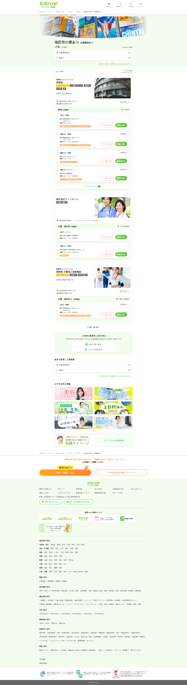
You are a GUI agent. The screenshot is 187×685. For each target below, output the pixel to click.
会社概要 (42, 659)
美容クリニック (99, 600)
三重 (60, 556)
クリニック (88, 600)
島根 (60, 564)
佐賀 (55, 571)
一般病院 (42, 600)
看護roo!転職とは (45, 489)
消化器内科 (75, 633)
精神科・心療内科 (124, 637)
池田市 (78, 11)
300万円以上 (44, 614)
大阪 (45, 560)
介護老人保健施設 (45, 604)
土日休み (64, 650)
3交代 (47, 623)
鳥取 (55, 564)
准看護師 (50, 581)
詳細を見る (121, 125)
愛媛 (55, 568)
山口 (65, 564)
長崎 (60, 571)
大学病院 (50, 600)
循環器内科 (85, 633)
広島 (45, 564)
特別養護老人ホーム (129, 600)
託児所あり (109, 650)
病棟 (41, 591)
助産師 (64, 581)
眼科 (90, 637)
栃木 (71, 552)
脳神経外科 (53, 637)
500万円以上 (66, 614)
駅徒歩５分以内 (74, 650)
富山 (57, 548)
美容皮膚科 (51, 633)
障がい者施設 (109, 604)
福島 (82, 544)
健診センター (120, 604)
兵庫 (55, 560)
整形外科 (62, 637)
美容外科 (42, 633)
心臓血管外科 (135, 633)
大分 (70, 571)
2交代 (41, 623)
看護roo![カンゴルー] (45, 11)
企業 (139, 604)
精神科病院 (78, 600)
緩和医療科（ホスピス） (86, 640)
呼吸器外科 (125, 633)
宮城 (68, 544)
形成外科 (70, 637)
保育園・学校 (113, 591)
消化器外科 (43, 637)
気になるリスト (136, 489)
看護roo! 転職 (60, 11)
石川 (61, 548)
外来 (45, 591)
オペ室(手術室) (54, 591)
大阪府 (70, 11)
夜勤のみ (62, 623)
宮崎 (74, 571)
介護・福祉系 (93, 591)
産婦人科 (84, 637)
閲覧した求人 (44, 493)
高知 (60, 568)
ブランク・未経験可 (122, 650)
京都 (50, 560)
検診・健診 (103, 591)
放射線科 (135, 637)
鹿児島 (80, 571)
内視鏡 (130, 591)
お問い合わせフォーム (52, 502)
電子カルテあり (136, 650)
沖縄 (86, 571)
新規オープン (44, 650)
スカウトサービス (64, 493)
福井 (66, 548)
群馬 (76, 552)
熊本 (65, 571)
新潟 (52, 548)
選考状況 (79, 489)
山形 (78, 544)
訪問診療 (123, 591)
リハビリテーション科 (57, 640)
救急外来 (64, 591)
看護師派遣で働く (100, 493)
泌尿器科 (113, 637)
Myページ (61, 489)
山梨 (71, 548)
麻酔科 (142, 637)
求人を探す (98, 489)
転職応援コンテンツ (83, 493)
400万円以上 (55, 614)
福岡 (50, 571)
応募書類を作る (118, 489)
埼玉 (57, 552)
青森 (58, 544)
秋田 (73, 544)
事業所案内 (43, 663)
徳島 (45, 568)
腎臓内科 (101, 633)
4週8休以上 (55, 650)
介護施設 (117, 600)
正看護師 (42, 581)
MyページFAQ (118, 493)
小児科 (77, 637)
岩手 (63, 544)
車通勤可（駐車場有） (89, 650)
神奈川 (51, 552)
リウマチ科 (43, 640)
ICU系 (71, 591)
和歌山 (71, 560)
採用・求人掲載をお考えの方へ (80, 502)
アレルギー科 (71, 640)
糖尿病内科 (110, 633)
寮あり (101, 650)
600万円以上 (77, 614)
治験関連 (138, 591)
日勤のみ (54, 623)
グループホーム (90, 604)
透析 (77, 591)
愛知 (45, 556)
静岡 (55, 556)
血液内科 (94, 633)
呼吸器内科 (66, 633)
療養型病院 (69, 600)
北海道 (53, 544)
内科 (58, 633)
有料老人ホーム (59, 604)
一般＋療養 (59, 600)
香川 (50, 568)
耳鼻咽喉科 (98, 637)
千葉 (62, 552)
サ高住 (100, 604)
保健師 (57, 581)
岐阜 (50, 556)
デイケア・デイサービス (75, 604)
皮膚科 (105, 637)
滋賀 (60, 560)
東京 (45, 552)
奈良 (65, 560)
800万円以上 (99, 614)
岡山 (50, 564)
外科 (117, 633)
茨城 (66, 552)
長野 (76, 548)
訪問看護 (83, 591)
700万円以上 (88, 614)
